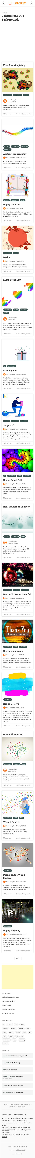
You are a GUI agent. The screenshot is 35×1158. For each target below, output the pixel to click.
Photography (16, 1063)
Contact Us (21, 1107)
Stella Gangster (12, 100)
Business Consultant (8, 1009)
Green (23, 536)
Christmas (16, 589)
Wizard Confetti (11, 822)
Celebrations (7, 95)
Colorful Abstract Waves (15, 1086)
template (5, 1044)
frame (18, 1032)
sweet (14, 1040)
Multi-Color (24, 146)
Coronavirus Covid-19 (8, 1001)
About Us (12, 1107)
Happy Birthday (11, 930)
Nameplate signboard (20, 1056)
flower (4, 1032)
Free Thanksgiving (14, 65)
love (30, 1032)
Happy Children (11, 204)
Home (5, 1104)
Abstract (6, 146)
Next (17, 958)
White (21, 817)
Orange (16, 253)
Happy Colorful (11, 703)
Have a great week (13, 651)
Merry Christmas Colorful (17, 594)
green (24, 1032)
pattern (11, 1036)
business (5, 1028)
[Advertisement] (17, 39)
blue (16, 1024)
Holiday (26, 95)
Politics (6, 312)
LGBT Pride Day (12, 279)
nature (4, 1036)
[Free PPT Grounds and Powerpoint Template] (17, 3)
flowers (11, 1032)
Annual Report (6, 1005)
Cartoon (6, 200)
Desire (6, 257)
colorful (21, 1028)
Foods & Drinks (17, 95)
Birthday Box (10, 370)
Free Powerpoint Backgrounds (20, 1104)
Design (19, 475)
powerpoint (20, 1036)
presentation (6, 1040)
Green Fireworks (12, 734)
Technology (7, 149)
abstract (9, 1024)
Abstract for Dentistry (14, 153)
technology (22, 1040)
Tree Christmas (12, 1070)
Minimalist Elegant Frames (10, 997)
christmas (13, 1028)
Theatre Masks (18, 1093)
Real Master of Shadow (16, 506)
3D (4, 366)
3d (3, 1024)
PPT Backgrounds (20, 1150)
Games (22, 200)
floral (28, 1028)
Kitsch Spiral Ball (12, 480)
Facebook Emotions (8, 1013)
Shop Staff (8, 425)
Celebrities (17, 764)
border (22, 1024)
